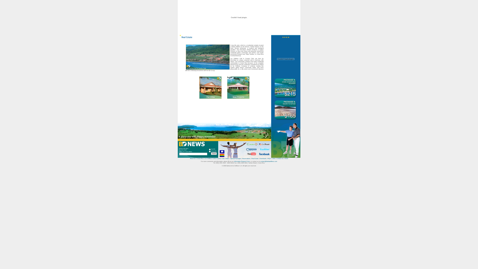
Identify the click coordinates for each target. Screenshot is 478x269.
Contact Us (280, 158)
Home (286, 158)
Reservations (246, 158)
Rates (227, 158)
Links (273, 158)
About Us (193, 158)
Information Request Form (242, 161)
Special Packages (235, 158)
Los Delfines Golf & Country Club (214, 158)
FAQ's (269, 158)
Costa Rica (200, 158)
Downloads (263, 158)
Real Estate (254, 158)
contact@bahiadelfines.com (268, 161)
